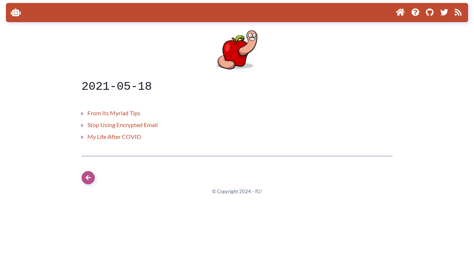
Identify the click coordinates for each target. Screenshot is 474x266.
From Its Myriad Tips (113, 112)
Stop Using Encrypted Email (122, 124)
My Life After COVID (114, 136)
